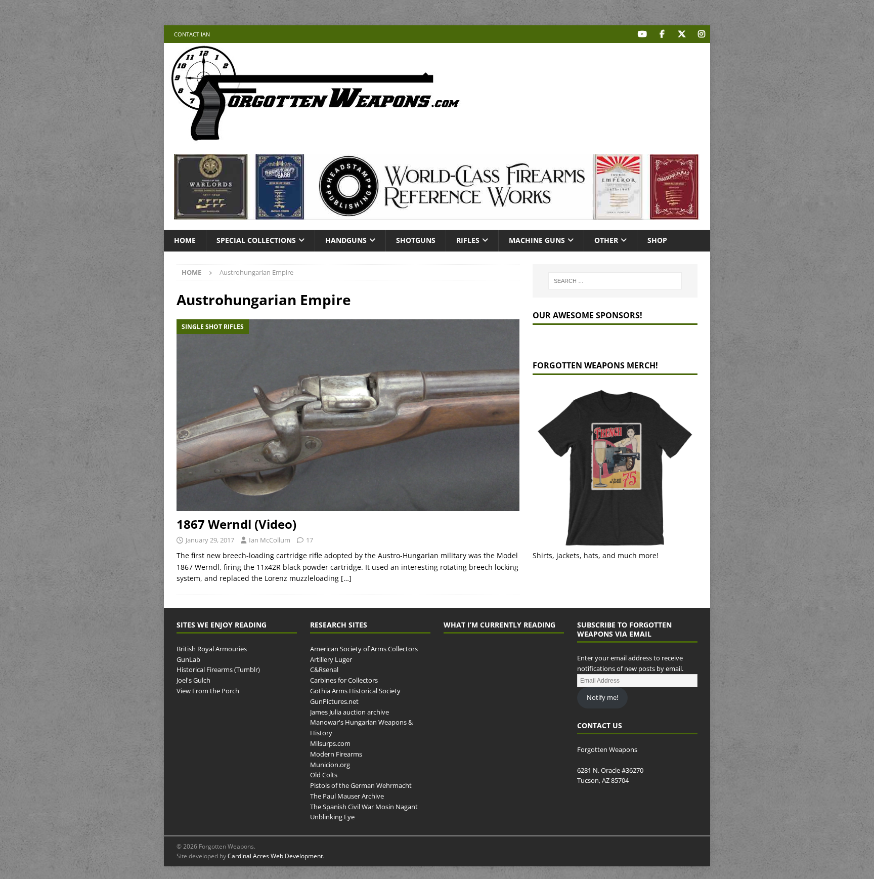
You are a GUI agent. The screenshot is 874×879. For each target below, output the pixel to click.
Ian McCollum (269, 540)
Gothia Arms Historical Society (355, 690)
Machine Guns (537, 240)
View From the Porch (208, 690)
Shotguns (415, 240)
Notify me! (602, 697)
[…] (346, 578)
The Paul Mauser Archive (347, 796)
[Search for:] (615, 280)
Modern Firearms (336, 754)
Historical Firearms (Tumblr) (218, 669)
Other (606, 240)
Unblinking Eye (332, 816)
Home (185, 240)
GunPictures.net (334, 701)
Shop (657, 240)
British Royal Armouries (212, 648)
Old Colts (323, 774)
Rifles (467, 240)
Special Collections (256, 240)
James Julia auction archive (349, 712)
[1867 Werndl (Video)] (348, 415)
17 (309, 540)
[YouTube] (642, 34)
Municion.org (330, 764)
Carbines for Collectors (344, 680)
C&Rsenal (324, 669)
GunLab (188, 659)
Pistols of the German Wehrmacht (361, 785)
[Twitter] (681, 34)
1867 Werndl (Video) (236, 524)
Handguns (346, 240)
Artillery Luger (331, 659)
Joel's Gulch (193, 680)
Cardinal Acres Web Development (275, 856)
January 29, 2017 (210, 540)
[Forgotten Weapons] (315, 138)
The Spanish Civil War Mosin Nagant (364, 806)
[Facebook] (662, 34)
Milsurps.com (330, 743)
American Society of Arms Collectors (364, 648)
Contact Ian (192, 34)
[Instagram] (701, 34)
